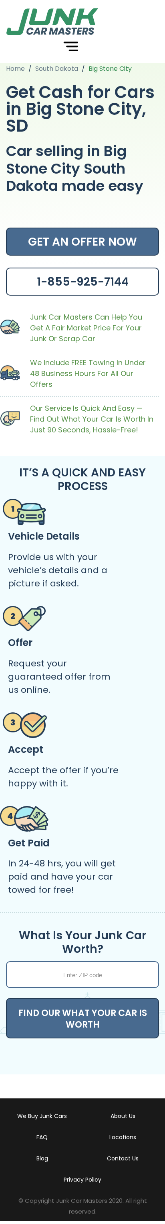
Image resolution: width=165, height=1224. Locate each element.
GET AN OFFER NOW (82, 242)
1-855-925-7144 (83, 282)
